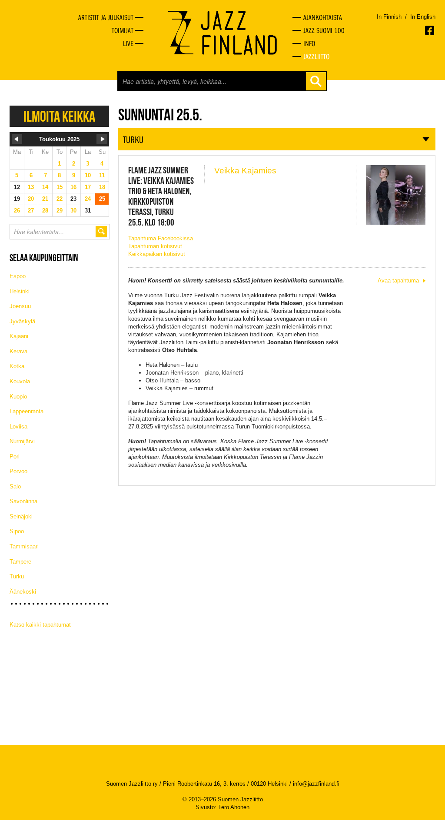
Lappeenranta (26, 411)
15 (59, 187)
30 (73, 210)
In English (422, 16)
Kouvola (20, 381)
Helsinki (20, 291)
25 (102, 199)
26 (17, 210)
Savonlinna (23, 501)
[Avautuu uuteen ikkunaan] (430, 30)
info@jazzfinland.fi (316, 783)
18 (102, 187)
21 (45, 199)
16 (73, 187)
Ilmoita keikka (59, 116)
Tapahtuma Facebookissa (160, 238)
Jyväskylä (22, 321)
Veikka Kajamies (245, 170)
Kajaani (19, 336)
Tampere (20, 561)
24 (88, 199)
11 (102, 175)
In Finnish (389, 16)
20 (31, 199)
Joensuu (20, 306)
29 (59, 210)
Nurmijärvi (22, 441)
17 (88, 187)
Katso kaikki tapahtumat (40, 624)
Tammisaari (24, 546)
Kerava (18, 351)
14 (45, 187)
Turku (17, 576)
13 (31, 187)
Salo (15, 486)
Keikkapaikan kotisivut (156, 254)
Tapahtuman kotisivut (155, 246)
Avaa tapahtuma (398, 280)
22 (59, 199)
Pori (15, 456)
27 (31, 210)
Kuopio (18, 396)
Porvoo (18, 471)
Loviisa (18, 426)
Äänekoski (23, 591)
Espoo (18, 276)
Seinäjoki (21, 516)
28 (45, 210)
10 (88, 175)
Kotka (17, 366)
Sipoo (17, 531)
